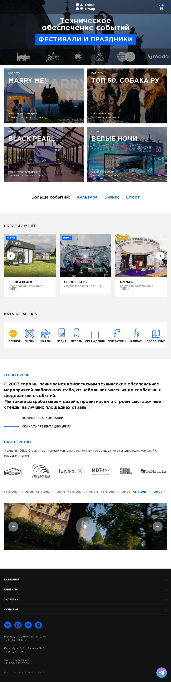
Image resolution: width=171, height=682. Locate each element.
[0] (160, 7)
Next (160, 256)
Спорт (133, 197)
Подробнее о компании (42, 418)
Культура (87, 197)
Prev (11, 256)
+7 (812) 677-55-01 (15, 652)
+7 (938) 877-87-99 (16, 663)
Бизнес (111, 197)
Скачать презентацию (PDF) (46, 426)
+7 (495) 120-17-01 (15, 640)
